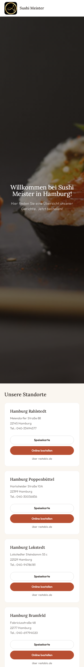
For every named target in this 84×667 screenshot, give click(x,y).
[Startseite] (10, 8)
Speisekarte (42, 440)
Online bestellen (42, 450)
